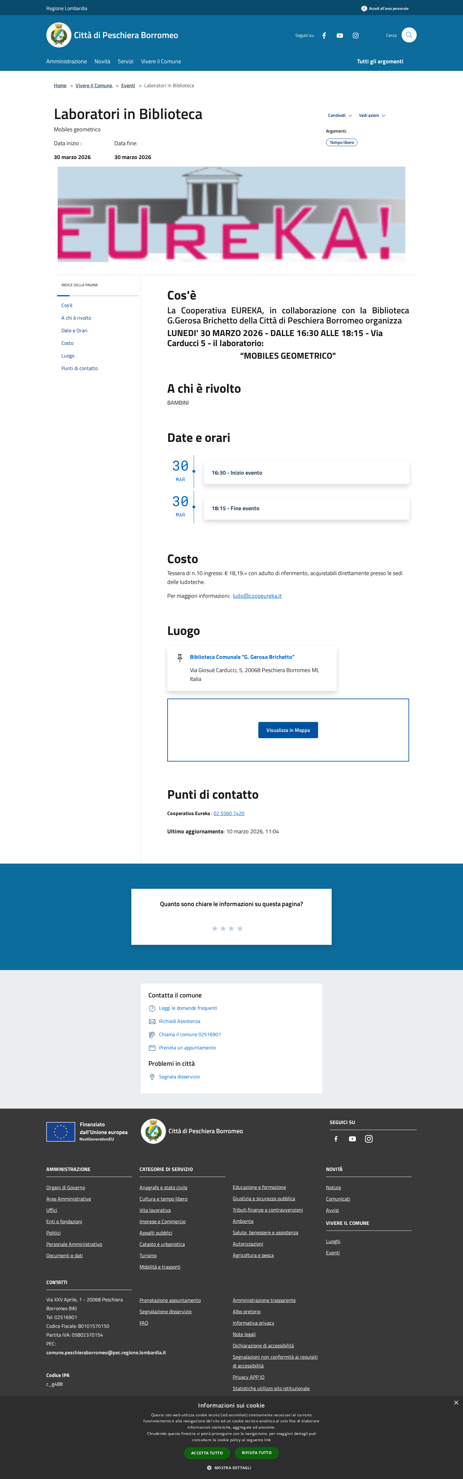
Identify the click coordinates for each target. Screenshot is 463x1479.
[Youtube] (337, 35)
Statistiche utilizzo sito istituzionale (271, 1388)
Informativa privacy (253, 1323)
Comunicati (338, 1198)
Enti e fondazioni (64, 1221)
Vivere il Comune (94, 85)
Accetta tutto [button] (207, 1453)
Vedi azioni (369, 115)
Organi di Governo (65, 1187)
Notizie (333, 1187)
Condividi (337, 115)
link (267, 1439)
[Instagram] (353, 35)
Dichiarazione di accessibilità (263, 1345)
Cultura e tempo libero (163, 1198)
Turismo (148, 1255)
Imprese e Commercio (163, 1221)
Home (60, 85)
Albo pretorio (246, 1311)
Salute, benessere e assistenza (265, 1232)
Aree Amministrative (68, 1198)
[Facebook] (321, 35)
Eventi (128, 85)
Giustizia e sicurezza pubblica (264, 1198)
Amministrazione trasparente (264, 1300)
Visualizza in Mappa (288, 730)
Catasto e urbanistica (162, 1244)
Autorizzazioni (248, 1244)
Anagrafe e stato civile (163, 1187)
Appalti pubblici (156, 1232)
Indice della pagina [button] (79, 285)
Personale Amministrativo (74, 1244)
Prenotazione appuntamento (170, 1300)
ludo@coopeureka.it (257, 595)
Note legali (244, 1334)
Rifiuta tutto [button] (257, 1452)
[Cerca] (409, 35)
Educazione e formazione (259, 1187)
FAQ (144, 1323)
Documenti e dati (64, 1255)
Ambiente (243, 1221)
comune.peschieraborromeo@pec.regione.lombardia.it (106, 1352)
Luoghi (333, 1241)
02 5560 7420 (229, 813)
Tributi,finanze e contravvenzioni (268, 1209)
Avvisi (332, 1210)
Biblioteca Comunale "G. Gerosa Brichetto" (242, 657)
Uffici (51, 1210)
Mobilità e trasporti (160, 1267)
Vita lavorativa (155, 1210)
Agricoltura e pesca (253, 1255)
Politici (53, 1232)
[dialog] (231, 1437)
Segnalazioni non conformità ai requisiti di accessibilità (275, 1361)
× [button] (456, 1403)
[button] (231, 1467)
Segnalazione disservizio (165, 1311)
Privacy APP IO (249, 1377)
